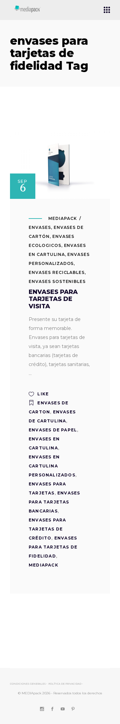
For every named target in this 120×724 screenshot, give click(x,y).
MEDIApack (62, 218)
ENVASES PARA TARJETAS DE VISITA (53, 299)
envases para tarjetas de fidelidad (53, 547)
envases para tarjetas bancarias (54, 501)
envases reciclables (57, 272)
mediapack (43, 565)
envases (40, 227)
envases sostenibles (57, 281)
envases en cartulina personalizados (52, 465)
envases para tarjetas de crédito (47, 528)
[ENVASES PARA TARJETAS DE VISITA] (60, 164)
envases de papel (53, 429)
